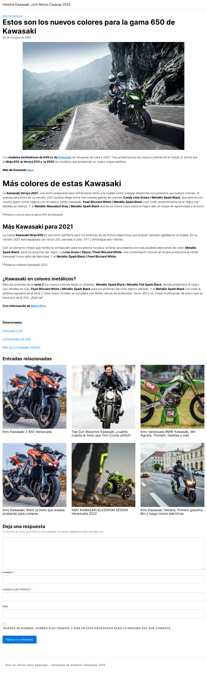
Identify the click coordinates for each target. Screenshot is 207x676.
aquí (30, 170)
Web (5, 606)
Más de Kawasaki (13, 16)
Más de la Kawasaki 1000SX (21, 347)
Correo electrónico (17, 589)
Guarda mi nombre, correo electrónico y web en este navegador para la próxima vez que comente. (87, 628)
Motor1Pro (38, 306)
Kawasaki (64, 157)
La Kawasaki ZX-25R (17, 339)
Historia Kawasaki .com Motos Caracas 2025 (37, 4)
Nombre (9, 572)
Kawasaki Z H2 (13, 330)
